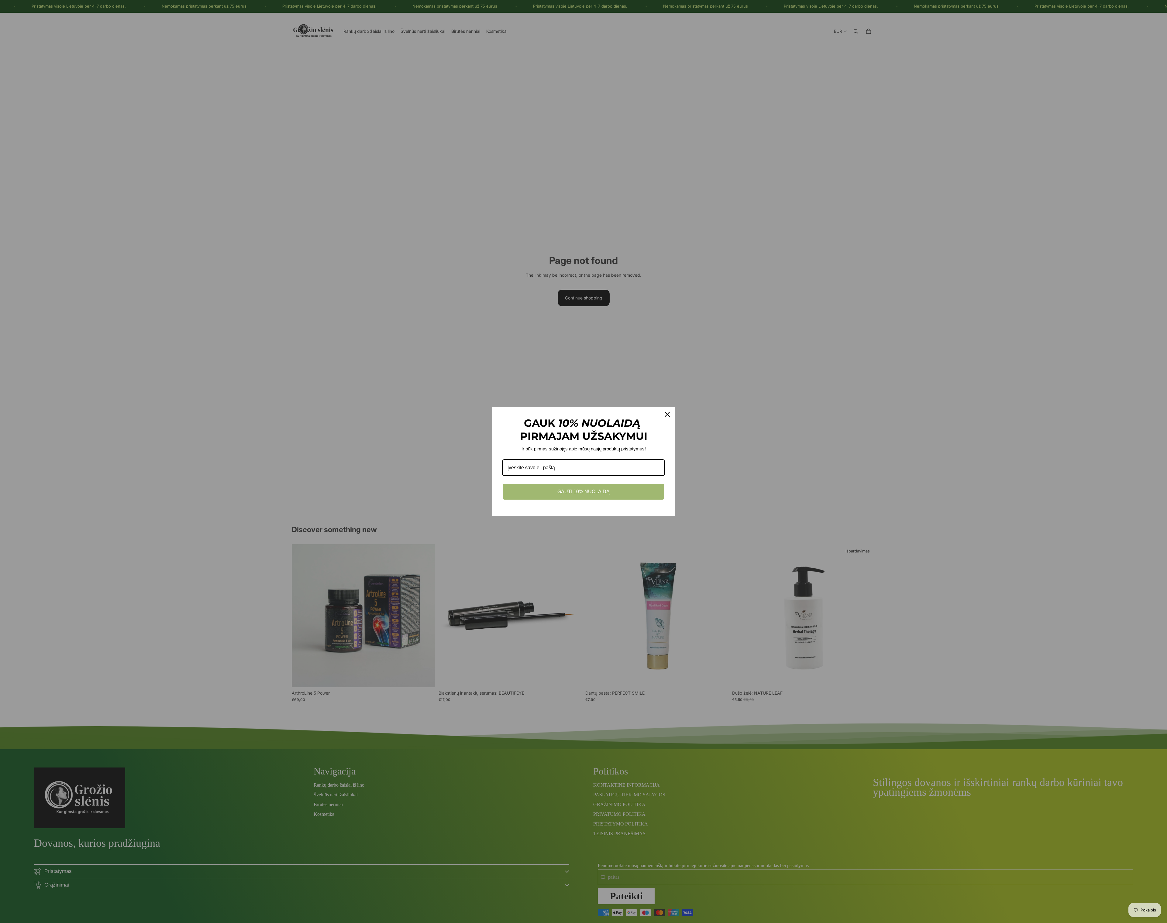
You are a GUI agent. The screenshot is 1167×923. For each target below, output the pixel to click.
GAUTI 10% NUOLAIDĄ (583, 491)
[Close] (667, 414)
